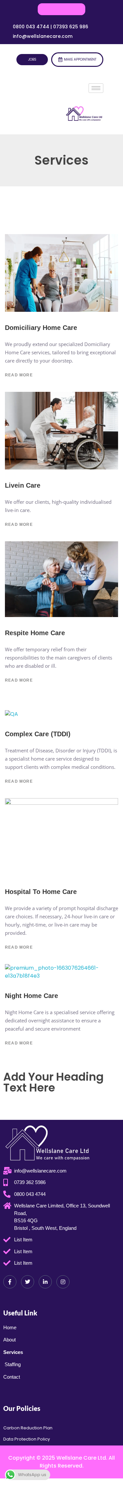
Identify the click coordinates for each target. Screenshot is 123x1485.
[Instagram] (63, 1281)
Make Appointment (80, 59)
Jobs (32, 59)
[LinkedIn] (45, 1281)
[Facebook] (9, 1281)
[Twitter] (27, 1281)
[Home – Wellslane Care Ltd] (84, 115)
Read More (19, 375)
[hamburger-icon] (96, 88)
